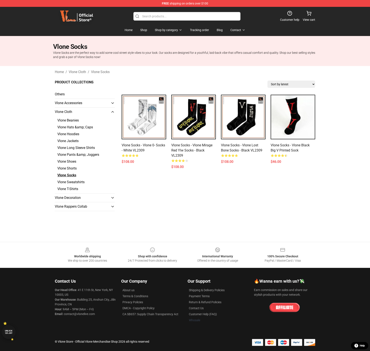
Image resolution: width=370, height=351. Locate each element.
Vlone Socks (100, 72)
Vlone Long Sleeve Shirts (76, 148)
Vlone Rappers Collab (71, 206)
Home (59, 72)
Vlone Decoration (68, 198)
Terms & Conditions (135, 296)
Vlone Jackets (68, 141)
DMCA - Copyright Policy (138, 308)
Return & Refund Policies (205, 302)
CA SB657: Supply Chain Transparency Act (150, 314)
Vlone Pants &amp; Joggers (78, 155)
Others (60, 94)
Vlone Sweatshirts (71, 182)
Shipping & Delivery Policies (207, 290)
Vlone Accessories (68, 103)
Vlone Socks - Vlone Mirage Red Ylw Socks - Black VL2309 (191, 150)
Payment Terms (199, 296)
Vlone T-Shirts (67, 189)
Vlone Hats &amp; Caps (75, 127)
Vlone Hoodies (68, 134)
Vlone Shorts (67, 168)
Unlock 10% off (8, 332)
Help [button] (362, 345)
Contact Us (196, 308)
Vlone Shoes (66, 161)
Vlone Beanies (68, 120)
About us (128, 290)
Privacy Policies (132, 302)
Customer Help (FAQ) (203, 314)
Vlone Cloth (77, 72)
